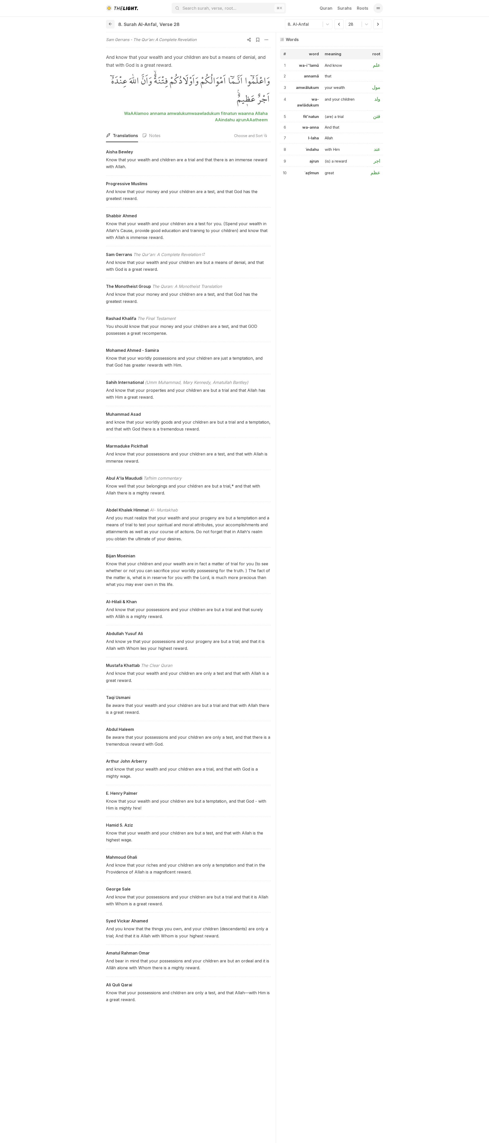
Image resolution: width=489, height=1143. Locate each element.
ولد (377, 99)
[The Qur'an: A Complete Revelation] (203, 254)
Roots (362, 8)
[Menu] (378, 8)
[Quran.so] (122, 8)
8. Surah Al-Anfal (137, 24)
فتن (376, 116)
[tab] (122, 135)
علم (376, 65)
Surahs (344, 8)
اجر (377, 161)
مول (376, 87)
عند (377, 149)
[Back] (110, 24)
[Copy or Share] (249, 39)
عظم (375, 172)
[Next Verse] (378, 24)
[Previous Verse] (339, 24)
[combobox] (288, 24)
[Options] (266, 39)
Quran (326, 8)
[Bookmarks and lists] (257, 39)
